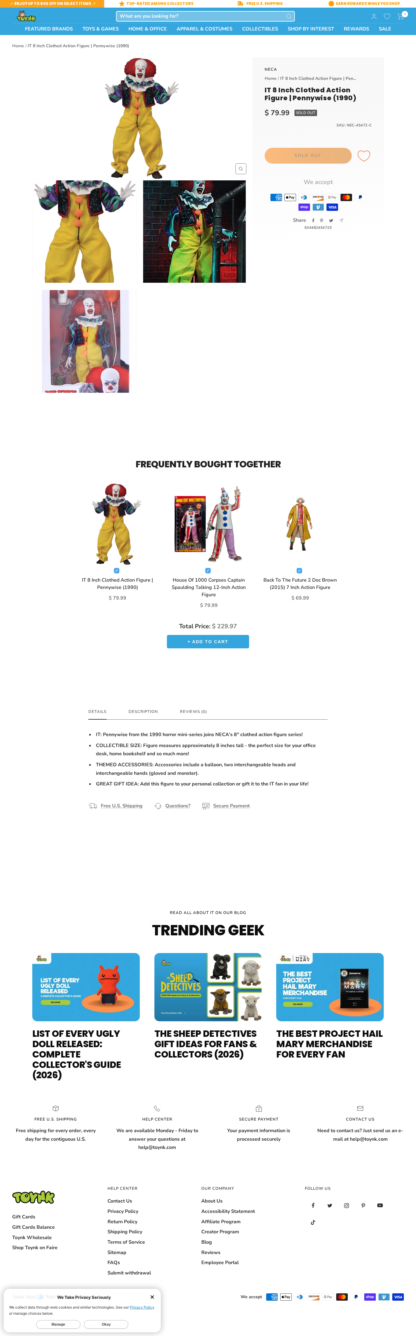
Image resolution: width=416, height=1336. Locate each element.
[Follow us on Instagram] (346, 1205)
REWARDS (356, 29)
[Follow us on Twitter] (330, 1205)
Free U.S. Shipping (122, 806)
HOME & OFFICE (148, 29)
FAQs (114, 1262)
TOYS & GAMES (101, 29)
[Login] (374, 16)
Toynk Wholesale (32, 1237)
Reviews (210, 1252)
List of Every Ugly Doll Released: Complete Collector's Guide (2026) (76, 1054)
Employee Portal (220, 1262)
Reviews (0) (193, 711)
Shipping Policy (125, 1231)
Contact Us (120, 1201)
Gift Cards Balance (33, 1227)
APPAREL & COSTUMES (204, 29)
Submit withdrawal (129, 1273)
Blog (206, 1242)
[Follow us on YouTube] (380, 1205)
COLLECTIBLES (260, 29)
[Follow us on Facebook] (313, 1205)
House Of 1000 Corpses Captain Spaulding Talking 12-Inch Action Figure (209, 587)
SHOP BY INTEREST (311, 29)
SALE (385, 29)
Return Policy (122, 1221)
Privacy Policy (123, 1211)
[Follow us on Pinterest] (363, 1205)
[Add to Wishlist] (365, 156)
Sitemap (117, 1252)
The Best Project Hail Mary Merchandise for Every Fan (329, 1044)
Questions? (177, 806)
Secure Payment (231, 806)
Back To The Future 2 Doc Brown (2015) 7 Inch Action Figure (300, 584)
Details (97, 711)
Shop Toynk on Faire (35, 1247)
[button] (400, 16)
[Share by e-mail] (341, 220)
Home (18, 46)
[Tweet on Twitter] (331, 220)
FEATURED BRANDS (49, 29)
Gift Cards (23, 1217)
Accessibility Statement (228, 1211)
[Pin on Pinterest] (321, 220)
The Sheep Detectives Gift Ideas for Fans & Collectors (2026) (205, 1044)
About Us (212, 1201)
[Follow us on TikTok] (313, 1222)
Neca (271, 69)
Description (143, 711)
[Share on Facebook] (313, 220)
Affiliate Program (221, 1221)
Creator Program (220, 1231)
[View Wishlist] (387, 16)
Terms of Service (126, 1242)
